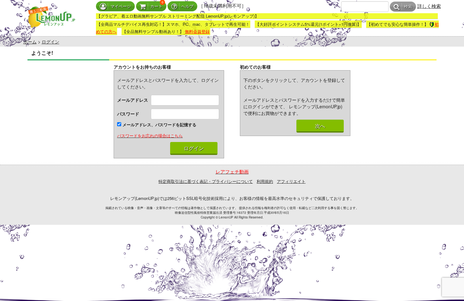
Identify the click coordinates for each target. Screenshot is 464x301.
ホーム (30, 41)
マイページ (120, 6)
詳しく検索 (429, 6)
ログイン (50, 41)
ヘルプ (187, 6)
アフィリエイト (291, 181)
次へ (320, 126)
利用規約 (265, 181)
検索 (408, 6)
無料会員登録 (197, 31)
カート (156, 6)
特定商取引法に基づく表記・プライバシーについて (205, 181)
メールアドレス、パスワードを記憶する (158, 125)
